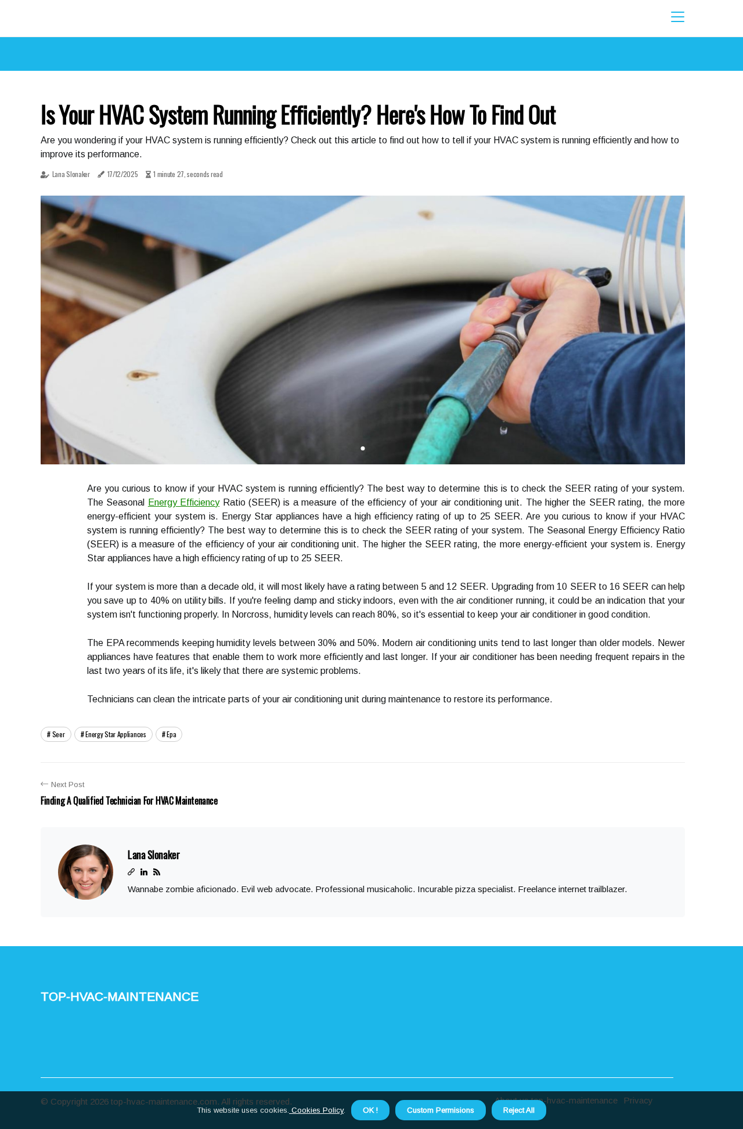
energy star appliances (115, 734)
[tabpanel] (363, 330)
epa (171, 734)
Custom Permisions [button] (440, 1110)
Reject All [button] (519, 1110)
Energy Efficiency (183, 502)
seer (58, 734)
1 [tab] (363, 448)
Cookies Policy (316, 1110)
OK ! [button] (370, 1110)
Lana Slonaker (71, 174)
